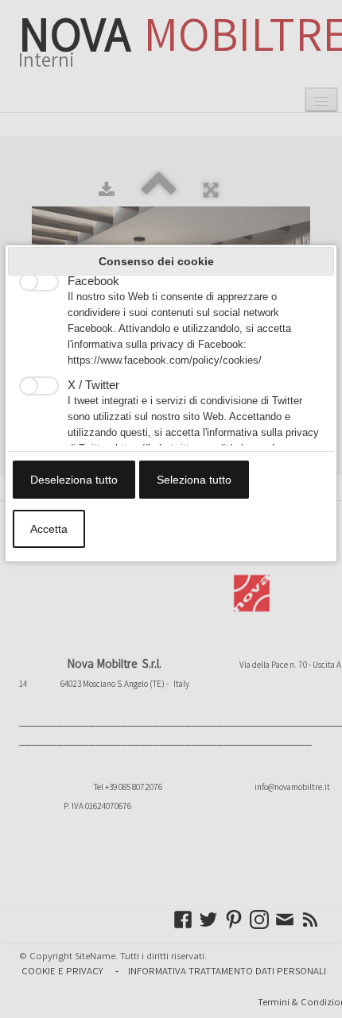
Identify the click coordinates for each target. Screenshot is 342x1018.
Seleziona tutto (194, 479)
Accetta (49, 528)
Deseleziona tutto (74, 479)
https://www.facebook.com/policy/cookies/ (165, 360)
